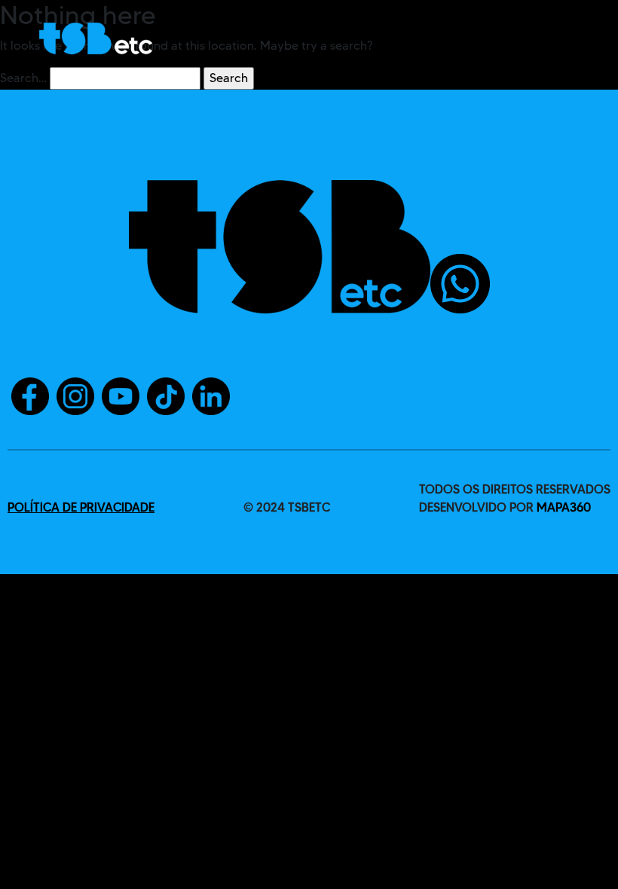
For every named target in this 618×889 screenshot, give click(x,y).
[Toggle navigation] (558, 38)
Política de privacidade (81, 507)
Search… (23, 78)
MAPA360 (564, 507)
